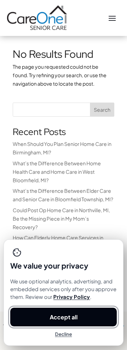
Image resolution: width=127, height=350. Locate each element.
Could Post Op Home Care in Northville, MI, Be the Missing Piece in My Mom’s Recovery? (61, 218)
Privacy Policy (71, 297)
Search (102, 109)
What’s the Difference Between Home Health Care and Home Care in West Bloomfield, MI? (57, 171)
